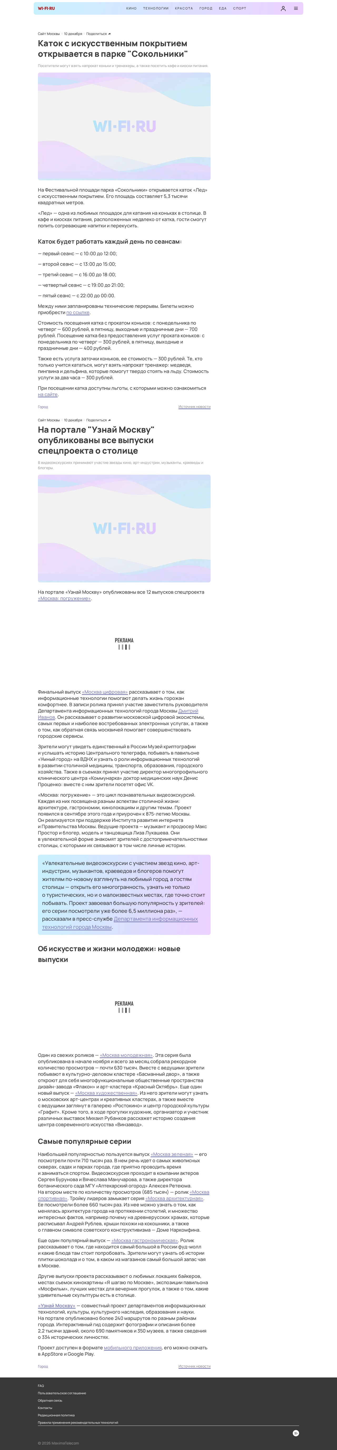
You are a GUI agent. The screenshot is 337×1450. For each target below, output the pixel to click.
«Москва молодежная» (126, 1055)
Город (206, 8)
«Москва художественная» (106, 1093)
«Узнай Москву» (57, 1305)
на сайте (48, 394)
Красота (184, 8)
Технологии (156, 8)
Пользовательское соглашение (62, 1393)
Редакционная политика (56, 1415)
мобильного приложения (133, 1347)
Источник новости (195, 406)
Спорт (239, 8)
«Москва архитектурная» (174, 1198)
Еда (223, 8)
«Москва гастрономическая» (144, 1240)
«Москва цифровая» (105, 692)
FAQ (41, 1386)
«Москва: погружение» (64, 598)
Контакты (45, 1408)
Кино (131, 8)
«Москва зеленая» (172, 1154)
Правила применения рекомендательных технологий (78, 1423)
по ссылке (78, 312)
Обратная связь (50, 1400)
